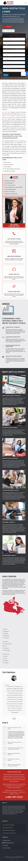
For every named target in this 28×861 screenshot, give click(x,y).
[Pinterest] (16, 850)
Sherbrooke (4, 117)
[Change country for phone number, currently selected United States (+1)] (4, 66)
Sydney (5, 119)
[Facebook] (11, 850)
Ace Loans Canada (6, 112)
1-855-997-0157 (14, 226)
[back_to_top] (14, 845)
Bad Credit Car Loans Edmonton (9, 824)
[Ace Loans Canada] (14, 3)
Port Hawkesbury (16, 117)
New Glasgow (10, 117)
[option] (14, 693)
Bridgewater (12, 115)
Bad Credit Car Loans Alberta (9, 816)
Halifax (24, 113)
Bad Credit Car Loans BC (8, 819)
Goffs (5, 646)
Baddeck (22, 117)
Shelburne (6, 641)
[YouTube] (15, 850)
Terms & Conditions (6, 839)
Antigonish (6, 631)
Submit (5, 75)
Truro (8, 115)
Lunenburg (18, 115)
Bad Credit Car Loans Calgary (9, 821)
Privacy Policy (5, 836)
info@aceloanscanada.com (8, 834)
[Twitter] (13, 850)
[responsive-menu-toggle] (25, 3)
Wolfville (4, 115)
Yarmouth (24, 115)
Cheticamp (6, 637)
